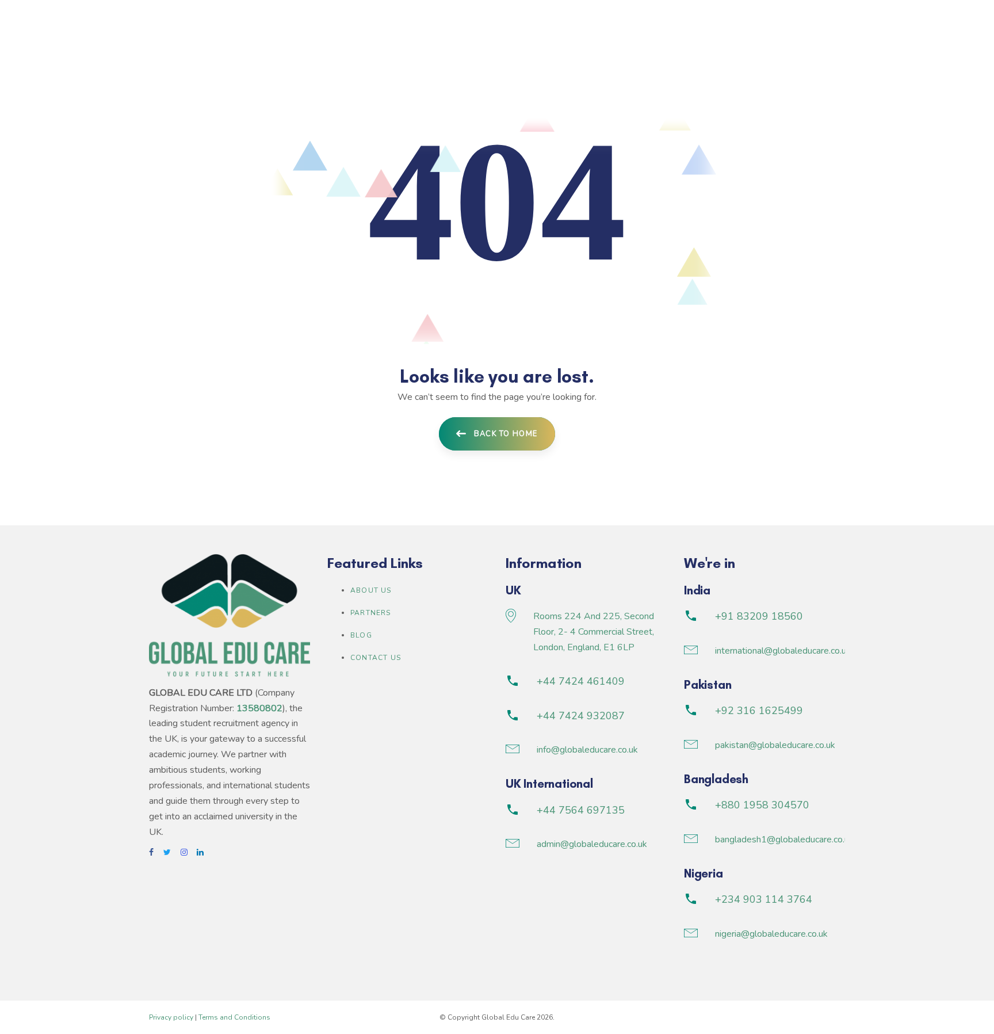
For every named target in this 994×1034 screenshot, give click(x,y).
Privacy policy (171, 1017)
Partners (370, 612)
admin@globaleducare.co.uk (592, 844)
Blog (361, 635)
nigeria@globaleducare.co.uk (771, 934)
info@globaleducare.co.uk (587, 749)
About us (371, 590)
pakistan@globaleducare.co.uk (775, 745)
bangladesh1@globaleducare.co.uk (784, 839)
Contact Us (375, 657)
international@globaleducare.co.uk (783, 650)
